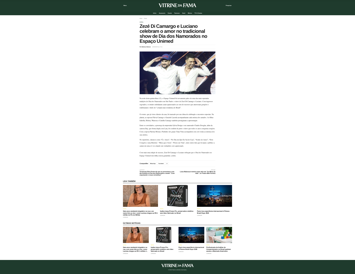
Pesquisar (228, 5)
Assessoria (162, 13)
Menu (125, 5)
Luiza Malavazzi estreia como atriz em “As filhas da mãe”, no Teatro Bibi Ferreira (197, 172)
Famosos (177, 13)
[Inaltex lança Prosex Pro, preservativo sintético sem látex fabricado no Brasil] (177, 196)
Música (190, 13)
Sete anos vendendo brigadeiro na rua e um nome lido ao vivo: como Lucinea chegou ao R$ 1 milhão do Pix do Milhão (140, 213)
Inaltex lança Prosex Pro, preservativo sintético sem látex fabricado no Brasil (176, 212)
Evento (170, 13)
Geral (183, 13)
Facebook (161, 163)
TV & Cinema (198, 13)
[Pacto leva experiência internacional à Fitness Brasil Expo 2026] (214, 196)
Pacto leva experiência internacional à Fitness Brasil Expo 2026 (191, 248)
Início (154, 13)
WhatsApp (152, 163)
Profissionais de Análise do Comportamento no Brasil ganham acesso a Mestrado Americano (218, 249)
